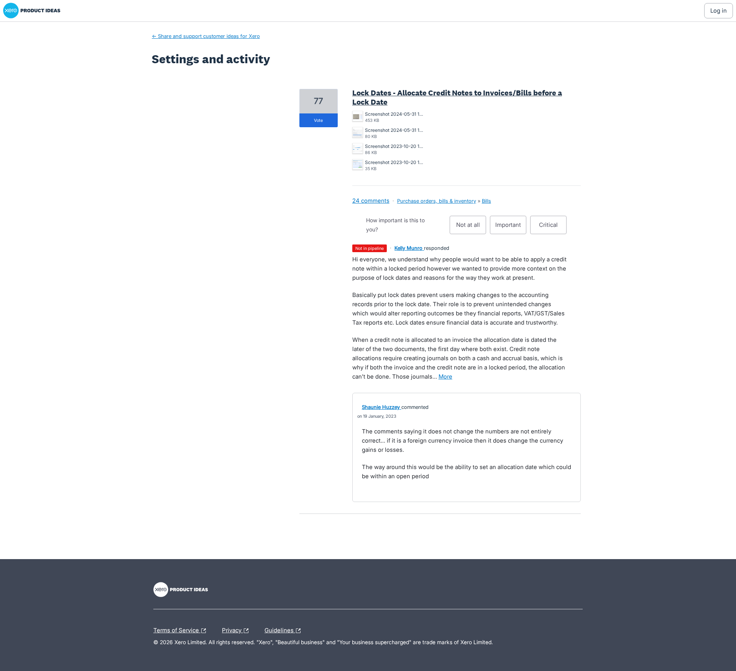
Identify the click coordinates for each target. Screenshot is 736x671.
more (445, 376)
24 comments (370, 200)
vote (318, 120)
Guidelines (279, 629)
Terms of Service (176, 629)
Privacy (232, 629)
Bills (486, 201)
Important (510, 227)
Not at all (471, 227)
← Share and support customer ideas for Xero (206, 36)
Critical (553, 227)
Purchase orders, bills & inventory (436, 201)
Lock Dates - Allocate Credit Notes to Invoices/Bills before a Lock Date (457, 97)
